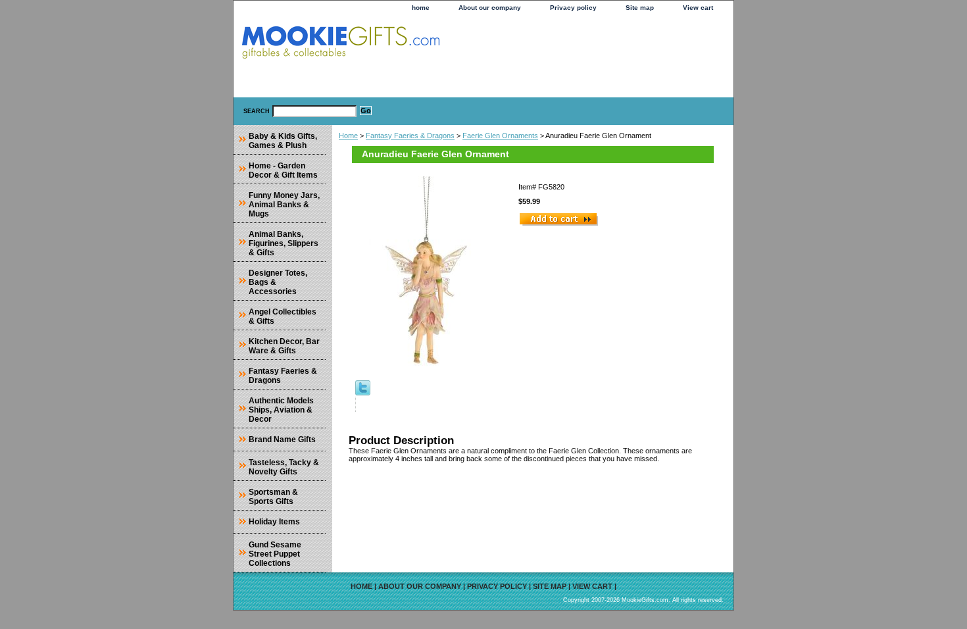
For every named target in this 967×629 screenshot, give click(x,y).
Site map (640, 7)
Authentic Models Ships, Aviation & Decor (281, 410)
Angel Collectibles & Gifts (282, 316)
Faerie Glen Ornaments (500, 135)
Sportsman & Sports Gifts (273, 497)
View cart (698, 7)
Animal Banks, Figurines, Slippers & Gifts (283, 243)
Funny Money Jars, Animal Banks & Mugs (284, 204)
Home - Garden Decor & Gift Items (283, 170)
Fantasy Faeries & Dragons (410, 135)
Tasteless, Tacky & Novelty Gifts (284, 467)
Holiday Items (274, 521)
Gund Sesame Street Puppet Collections (275, 554)
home (421, 7)
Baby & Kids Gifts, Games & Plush (283, 141)
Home (348, 135)
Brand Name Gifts (282, 439)
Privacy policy (573, 7)
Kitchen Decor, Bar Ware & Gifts (284, 346)
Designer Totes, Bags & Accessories (278, 282)
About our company (490, 7)
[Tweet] (362, 393)
